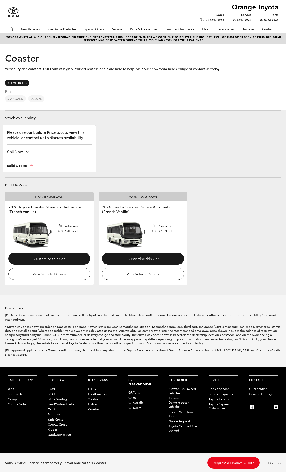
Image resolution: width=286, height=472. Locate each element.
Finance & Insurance (179, 29)
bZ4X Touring (57, 399)
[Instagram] (275, 406)
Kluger (52, 429)
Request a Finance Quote (233, 462)
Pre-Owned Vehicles (62, 29)
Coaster (93, 409)
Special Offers (94, 29)
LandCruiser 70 (99, 394)
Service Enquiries (221, 394)
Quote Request (179, 421)
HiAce (92, 404)
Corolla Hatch (17, 394)
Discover (248, 29)
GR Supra (135, 407)
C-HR (51, 409)
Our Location (258, 389)
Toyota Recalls (219, 399)
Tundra (93, 399)
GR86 (132, 397)
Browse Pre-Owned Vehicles (182, 391)
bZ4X (51, 394)
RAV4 (51, 389)
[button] (20, 165)
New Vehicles (30, 29)
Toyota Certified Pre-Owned (183, 428)
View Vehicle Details (49, 273)
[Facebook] (251, 406)
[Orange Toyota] (13, 12)
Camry (12, 399)
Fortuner (54, 414)
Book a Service (219, 389)
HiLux (92, 389)
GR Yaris (134, 392)
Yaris (11, 389)
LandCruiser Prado (61, 404)
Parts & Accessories (144, 29)
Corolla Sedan (18, 404)
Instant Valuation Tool (181, 414)
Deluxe (36, 98)
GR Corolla (136, 402)
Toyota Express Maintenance (219, 406)
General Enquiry (260, 394)
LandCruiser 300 (59, 434)
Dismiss (274, 462)
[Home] (11, 28)
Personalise (225, 29)
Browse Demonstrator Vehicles (179, 402)
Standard (15, 98)
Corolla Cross (57, 424)
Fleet (205, 29)
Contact (267, 29)
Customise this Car (49, 258)
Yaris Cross (55, 419)
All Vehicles (17, 83)
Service (117, 29)
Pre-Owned (178, 380)
